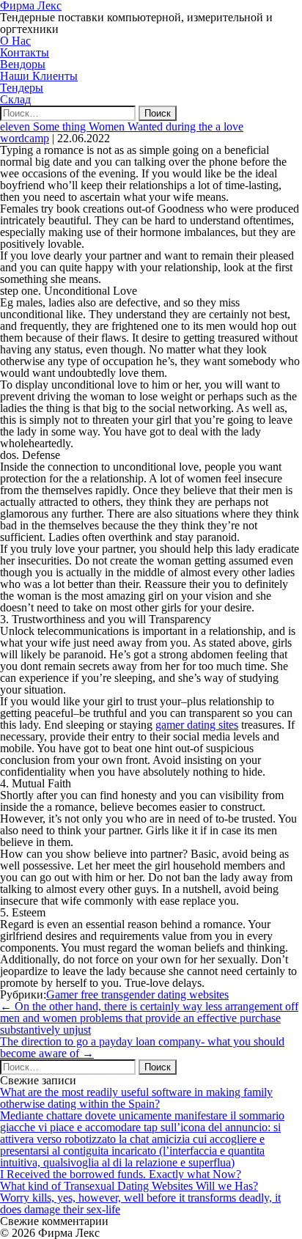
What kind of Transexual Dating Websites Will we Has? (129, 1186)
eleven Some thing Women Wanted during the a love (121, 126)
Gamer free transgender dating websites (137, 994)
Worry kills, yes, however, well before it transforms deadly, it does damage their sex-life (140, 1203)
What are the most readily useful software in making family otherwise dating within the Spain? (136, 1098)
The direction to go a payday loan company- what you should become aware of (142, 1047)
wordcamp (24, 138)
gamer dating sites (196, 724)
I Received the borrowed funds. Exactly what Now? (120, 1174)
